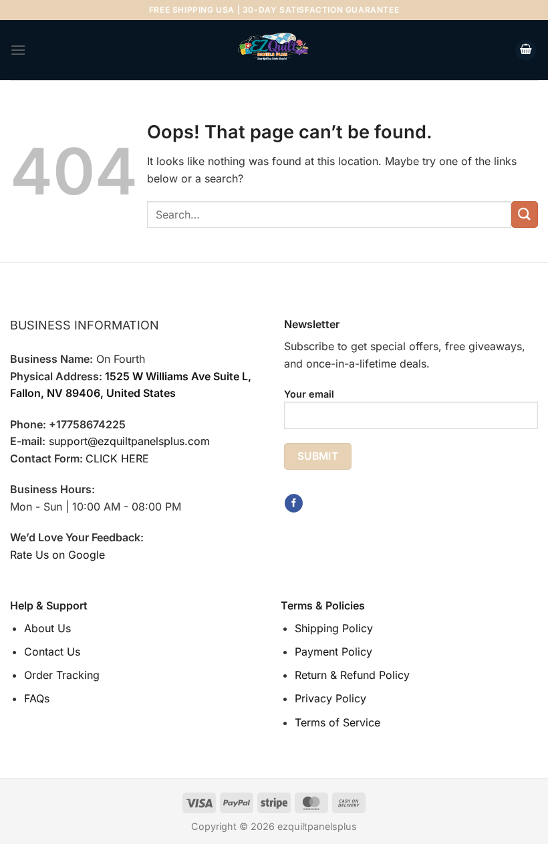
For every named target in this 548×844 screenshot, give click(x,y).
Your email (309, 394)
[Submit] (524, 214)
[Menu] (18, 49)
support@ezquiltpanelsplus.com (129, 441)
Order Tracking (62, 675)
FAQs (36, 698)
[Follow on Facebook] (294, 503)
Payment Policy (333, 651)
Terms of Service (337, 722)
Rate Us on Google (57, 554)
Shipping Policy (334, 628)
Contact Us (52, 651)
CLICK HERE (117, 458)
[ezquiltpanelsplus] (274, 50)
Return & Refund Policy (352, 675)
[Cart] (526, 50)
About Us (47, 628)
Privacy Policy (330, 698)
